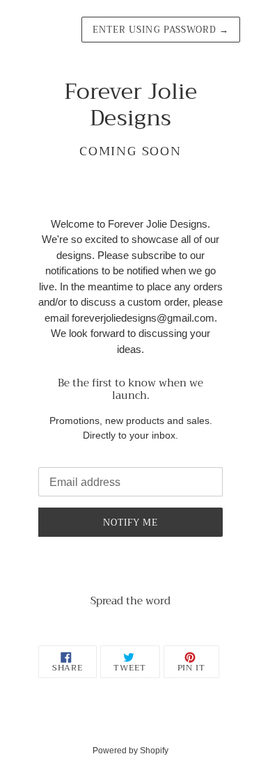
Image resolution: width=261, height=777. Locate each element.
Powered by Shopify (130, 750)
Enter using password (161, 30)
